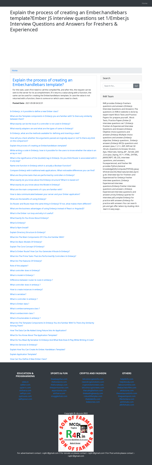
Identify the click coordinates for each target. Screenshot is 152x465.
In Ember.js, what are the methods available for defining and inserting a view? (45, 133)
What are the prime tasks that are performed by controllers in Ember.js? (42, 175)
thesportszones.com (59, 387)
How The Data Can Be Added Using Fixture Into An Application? (38, 330)
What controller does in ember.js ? (25, 284)
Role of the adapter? (19, 265)
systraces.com (25, 396)
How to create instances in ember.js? (26, 289)
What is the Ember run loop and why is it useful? (31, 213)
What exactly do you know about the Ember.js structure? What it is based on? (44, 180)
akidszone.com (127, 390)
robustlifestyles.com (93, 396)
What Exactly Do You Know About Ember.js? (29, 218)
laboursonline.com (126, 384)
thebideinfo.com (93, 399)
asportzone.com (59, 390)
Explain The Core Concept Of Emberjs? (27, 246)
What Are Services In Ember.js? (23, 344)
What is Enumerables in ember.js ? (25, 318)
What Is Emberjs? (18, 222)
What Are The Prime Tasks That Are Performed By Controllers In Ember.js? (43, 256)
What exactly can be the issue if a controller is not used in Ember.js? (40, 123)
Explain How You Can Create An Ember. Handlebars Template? (37, 349)
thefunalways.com (59, 384)
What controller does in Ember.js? (25, 270)
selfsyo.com (25, 393)
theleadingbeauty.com (93, 393)
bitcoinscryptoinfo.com (93, 379)
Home (144, 3)
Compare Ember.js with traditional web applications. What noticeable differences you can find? (52, 170)
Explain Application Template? (23, 354)
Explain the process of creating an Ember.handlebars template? (42, 82)
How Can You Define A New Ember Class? (28, 359)
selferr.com (25, 384)
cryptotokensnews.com (93, 384)
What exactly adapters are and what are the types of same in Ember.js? (41, 128)
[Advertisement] (76, 51)
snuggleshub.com (59, 396)
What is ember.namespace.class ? (25, 308)
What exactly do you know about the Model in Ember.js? (35, 184)
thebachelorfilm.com (126, 387)
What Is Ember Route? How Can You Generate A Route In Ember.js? (40, 251)
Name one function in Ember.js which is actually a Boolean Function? (40, 165)
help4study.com (127, 382)
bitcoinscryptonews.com (93, 387)
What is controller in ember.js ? (24, 299)
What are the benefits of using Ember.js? (28, 199)
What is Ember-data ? (19, 303)
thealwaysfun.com (59, 379)
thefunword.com (59, 382)
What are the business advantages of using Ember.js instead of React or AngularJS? (47, 208)
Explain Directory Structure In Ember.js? (27, 232)
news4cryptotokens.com (93, 382)
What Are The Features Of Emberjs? (26, 261)
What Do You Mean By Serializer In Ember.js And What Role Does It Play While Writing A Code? (52, 340)
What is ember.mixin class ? (22, 313)
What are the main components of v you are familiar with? (36, 189)
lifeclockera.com (126, 399)
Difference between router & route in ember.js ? (31, 280)
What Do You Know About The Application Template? (33, 335)
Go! (136, 86)
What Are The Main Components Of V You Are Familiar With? (37, 237)
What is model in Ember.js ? (22, 275)
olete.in (25, 382)
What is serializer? (18, 294)
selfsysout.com (25, 399)
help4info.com (126, 379)
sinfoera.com (25, 390)
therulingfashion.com (93, 390)
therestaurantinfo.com (126, 393)
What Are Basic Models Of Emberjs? (26, 242)
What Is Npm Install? (19, 227)
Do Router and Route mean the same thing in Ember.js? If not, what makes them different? (50, 203)
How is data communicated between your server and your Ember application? (45, 194)
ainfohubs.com (127, 402)
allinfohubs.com (127, 404)
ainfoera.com (59, 393)
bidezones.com (93, 402)
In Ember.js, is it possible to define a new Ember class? (34, 111)
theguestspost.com (126, 396)
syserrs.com (25, 387)
